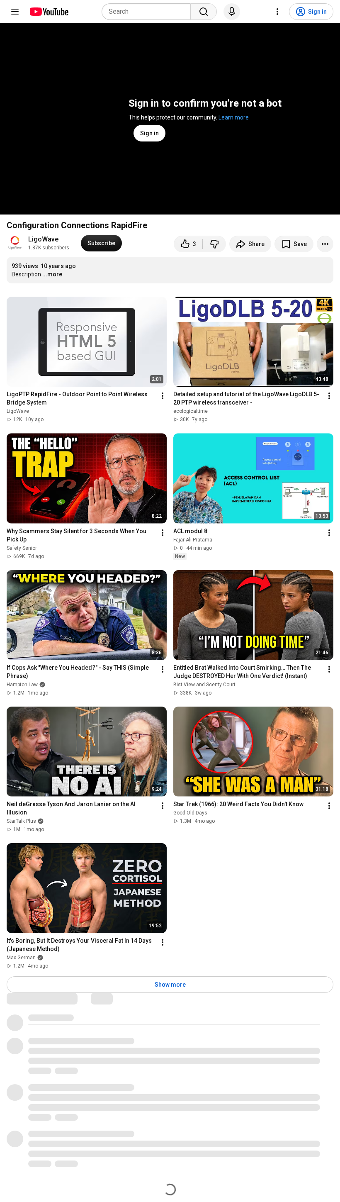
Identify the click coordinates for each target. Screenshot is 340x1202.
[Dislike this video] (214, 244)
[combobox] (149, 12)
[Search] (203, 11)
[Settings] (277, 12)
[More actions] (325, 244)
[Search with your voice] (231, 11)
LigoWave (43, 239)
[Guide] (15, 12)
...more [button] (52, 274)
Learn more (234, 117)
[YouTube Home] (48, 11)
